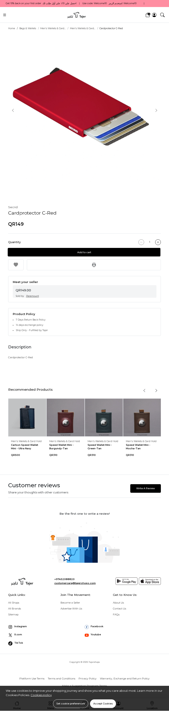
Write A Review (145, 488)
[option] (84, 110)
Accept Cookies (103, 703)
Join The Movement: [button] (76, 595)
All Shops (13, 602)
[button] (162, 14)
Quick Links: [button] (17, 595)
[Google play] (127, 581)
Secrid (13, 207)
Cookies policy (41, 695)
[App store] (150, 581)
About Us (118, 602)
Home (11, 28)
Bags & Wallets (27, 28)
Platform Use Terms (31, 678)
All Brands (14, 608)
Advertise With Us (71, 608)
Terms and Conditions (61, 678)
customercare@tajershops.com (75, 583)
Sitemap (13, 614)
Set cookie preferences (70, 703)
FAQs (116, 614)
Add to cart (85, 252)
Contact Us (119, 608)
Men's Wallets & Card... (53, 28)
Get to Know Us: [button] (125, 595)
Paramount (32, 296)
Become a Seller (70, 602)
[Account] (154, 14)
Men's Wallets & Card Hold (26, 441)
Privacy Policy (88, 678)
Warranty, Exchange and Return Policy (125, 678)
